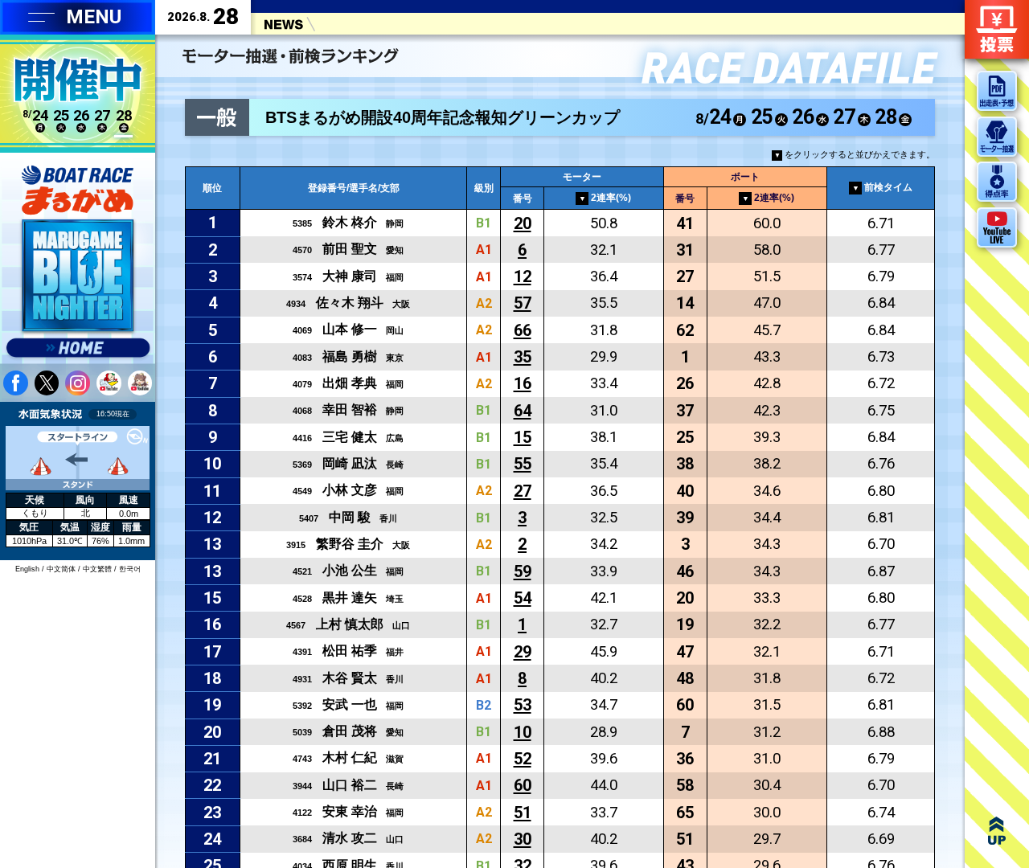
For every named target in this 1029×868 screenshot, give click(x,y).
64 (522, 410)
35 (522, 356)
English (27, 569)
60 (522, 785)
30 (522, 839)
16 (522, 383)
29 (522, 651)
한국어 (130, 569)
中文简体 (61, 569)
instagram (77, 383)
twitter (47, 383)
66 (522, 330)
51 (522, 812)
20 (522, 223)
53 (522, 704)
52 (522, 758)
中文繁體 (97, 569)
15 (522, 437)
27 (522, 491)
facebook (15, 383)
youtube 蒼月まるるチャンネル (140, 383)
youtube (108, 383)
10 (522, 732)
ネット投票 (997, 29)
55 (522, 463)
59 (522, 571)
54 (522, 598)
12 (522, 276)
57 (522, 303)
